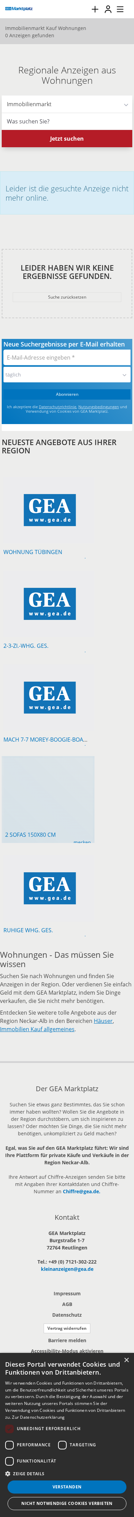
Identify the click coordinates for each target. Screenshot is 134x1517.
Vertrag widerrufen (67, 1328)
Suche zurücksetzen (67, 297)
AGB (67, 1304)
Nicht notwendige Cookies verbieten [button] (67, 1503)
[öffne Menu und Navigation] (117, 8)
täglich (13, 374)
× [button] (126, 1360)
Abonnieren (67, 394)
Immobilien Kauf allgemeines (37, 1029)
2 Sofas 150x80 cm (30, 834)
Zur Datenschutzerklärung (38, 1417)
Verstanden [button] (67, 1487)
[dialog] (67, 1435)
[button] (67, 1473)
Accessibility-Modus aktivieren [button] (67, 1351)
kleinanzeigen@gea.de (67, 1269)
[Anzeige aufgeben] (95, 9)
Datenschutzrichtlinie (57, 406)
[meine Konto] (108, 9)
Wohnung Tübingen (32, 552)
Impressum (67, 1293)
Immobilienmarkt (26, 104)
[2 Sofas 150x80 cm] (48, 763)
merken (82, 842)
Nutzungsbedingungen (98, 406)
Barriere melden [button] (67, 1340)
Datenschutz (67, 1315)
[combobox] (67, 121)
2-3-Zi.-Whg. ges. (25, 646)
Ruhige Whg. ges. (28, 930)
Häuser (103, 1021)
